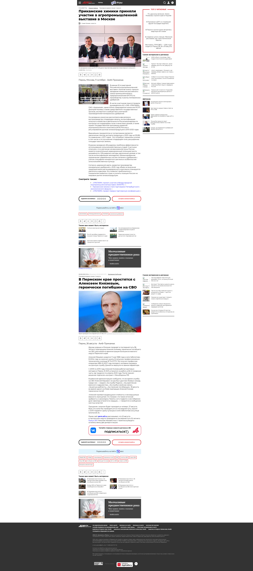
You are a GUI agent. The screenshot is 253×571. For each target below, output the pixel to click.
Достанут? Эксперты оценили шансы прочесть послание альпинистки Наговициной (162, 285)
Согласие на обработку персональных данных (105, 548)
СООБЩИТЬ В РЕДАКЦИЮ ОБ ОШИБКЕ (103, 531)
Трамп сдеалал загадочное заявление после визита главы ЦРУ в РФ (162, 116)
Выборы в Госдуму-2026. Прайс (102, 529)
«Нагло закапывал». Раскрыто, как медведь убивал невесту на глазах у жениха (162, 72)
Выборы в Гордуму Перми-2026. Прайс (160, 529)
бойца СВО (93, 420)
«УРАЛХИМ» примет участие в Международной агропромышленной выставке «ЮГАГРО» (111, 184)
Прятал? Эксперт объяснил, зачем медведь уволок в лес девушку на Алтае (161, 65)
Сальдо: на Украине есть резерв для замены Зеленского (162, 128)
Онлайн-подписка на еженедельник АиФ (105, 527)
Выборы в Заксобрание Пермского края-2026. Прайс (130, 529)
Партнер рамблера (109, 563)
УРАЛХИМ (88, 70)
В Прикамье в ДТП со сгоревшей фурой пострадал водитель (158, 22)
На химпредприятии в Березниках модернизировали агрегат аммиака (128, 229)
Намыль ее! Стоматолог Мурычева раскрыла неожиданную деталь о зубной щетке (161, 91)
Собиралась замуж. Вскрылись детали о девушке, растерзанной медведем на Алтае (161, 305)
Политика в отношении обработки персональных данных (108, 549)
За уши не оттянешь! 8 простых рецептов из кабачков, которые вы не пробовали (162, 312)
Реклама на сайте (125, 525)
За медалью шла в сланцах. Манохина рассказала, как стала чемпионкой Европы (158, 38)
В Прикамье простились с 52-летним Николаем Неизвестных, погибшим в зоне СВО (97, 480)
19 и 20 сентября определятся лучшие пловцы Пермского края (97, 235)
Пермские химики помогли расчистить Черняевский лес (127, 235)
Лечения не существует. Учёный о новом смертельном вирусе (161, 298)
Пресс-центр (113, 525)
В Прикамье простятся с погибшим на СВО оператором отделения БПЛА (96, 493)
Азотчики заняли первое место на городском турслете (97, 241)
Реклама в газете (138, 525)
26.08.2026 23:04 (84, 274)
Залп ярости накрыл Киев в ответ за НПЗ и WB (162, 109)
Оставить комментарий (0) (126, 198)
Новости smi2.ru (85, 268)
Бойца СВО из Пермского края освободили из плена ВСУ (96, 485)
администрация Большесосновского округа (120, 333)
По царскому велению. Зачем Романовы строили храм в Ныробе (158, 15)
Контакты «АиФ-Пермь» (128, 527)
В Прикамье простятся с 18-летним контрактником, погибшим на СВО (126, 480)
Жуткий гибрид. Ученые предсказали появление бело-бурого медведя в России (162, 85)
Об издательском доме (100, 525)
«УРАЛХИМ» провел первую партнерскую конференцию (116, 191)
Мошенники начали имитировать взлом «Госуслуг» (161, 102)
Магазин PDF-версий (152, 525)
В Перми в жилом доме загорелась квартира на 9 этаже (159, 30)
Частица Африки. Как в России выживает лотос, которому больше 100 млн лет (162, 279)
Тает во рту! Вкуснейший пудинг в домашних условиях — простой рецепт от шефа (161, 292)
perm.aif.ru (102, 416)
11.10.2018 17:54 (83, 8)
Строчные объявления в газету (147, 527)
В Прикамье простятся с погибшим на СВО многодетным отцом (128, 486)
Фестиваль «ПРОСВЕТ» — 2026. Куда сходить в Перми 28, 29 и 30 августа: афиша (158, 46)
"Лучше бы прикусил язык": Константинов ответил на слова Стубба (160, 123)
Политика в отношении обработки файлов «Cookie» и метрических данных (112, 551)
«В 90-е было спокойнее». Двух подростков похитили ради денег (161, 58)
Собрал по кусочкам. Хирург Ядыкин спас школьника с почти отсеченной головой (162, 78)
